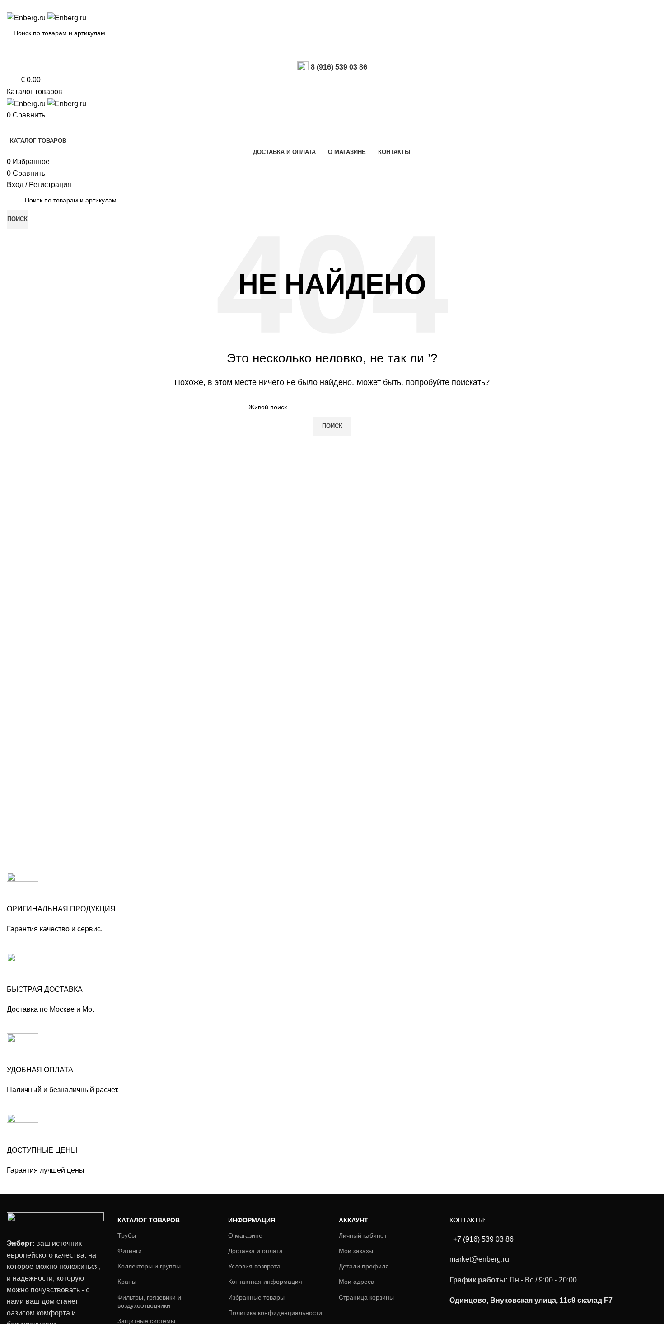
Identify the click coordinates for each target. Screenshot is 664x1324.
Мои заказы (356, 1250)
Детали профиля (364, 1266)
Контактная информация (265, 1281)
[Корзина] (9, 127)
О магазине (245, 1235)
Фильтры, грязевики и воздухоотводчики (149, 1301)
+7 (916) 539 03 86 (482, 1239)
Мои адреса (356, 1281)
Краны (126, 1281)
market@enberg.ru (479, 1259)
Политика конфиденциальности (275, 1312)
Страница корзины (366, 1297)
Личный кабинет (363, 1235)
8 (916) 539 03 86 (339, 67)
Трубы (126, 1235)
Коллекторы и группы (149, 1266)
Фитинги (129, 1250)
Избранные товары (256, 1297)
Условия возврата (254, 1266)
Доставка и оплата (255, 1250)
